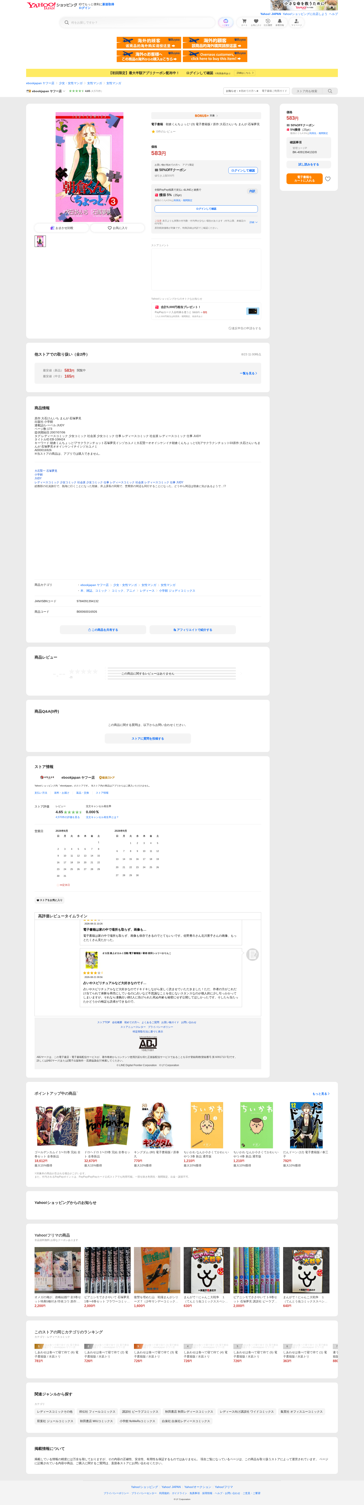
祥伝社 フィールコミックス (97, 1411)
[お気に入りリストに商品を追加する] (327, 178)
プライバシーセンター (144, 1493)
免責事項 (195, 1493)
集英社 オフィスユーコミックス (302, 1411)
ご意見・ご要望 (251, 1493)
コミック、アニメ (123, 590)
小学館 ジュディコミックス (177, 590)
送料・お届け (61, 792)
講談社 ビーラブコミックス (140, 1411)
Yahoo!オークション (197, 1487)
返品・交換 (82, 792)
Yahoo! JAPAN (270, 14)
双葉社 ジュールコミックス (55, 1421)
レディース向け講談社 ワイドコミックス (247, 1411)
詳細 (252, 222)
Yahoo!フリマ (224, 1487)
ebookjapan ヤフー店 (40, 83)
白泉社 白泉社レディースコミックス (186, 1421)
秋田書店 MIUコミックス (96, 1421)
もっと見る (319, 1093)
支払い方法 (41, 792)
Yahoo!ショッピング (144, 1487)
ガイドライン (179, 1493)
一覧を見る (247, 373)
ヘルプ (333, 14)
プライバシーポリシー (116, 1493)
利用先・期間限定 (183, 200)
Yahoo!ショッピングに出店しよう (305, 14)
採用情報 (207, 1493)
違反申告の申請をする (246, 328)
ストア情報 (102, 792)
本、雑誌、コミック (93, 590)
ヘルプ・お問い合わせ (227, 1493)
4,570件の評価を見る (68, 817)
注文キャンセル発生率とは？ (102, 817)
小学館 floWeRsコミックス (137, 1421)
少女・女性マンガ (71, 83)
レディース (147, 590)
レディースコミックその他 (54, 1411)
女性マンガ (94, 83)
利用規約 (164, 1493)
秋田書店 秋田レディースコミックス (189, 1411)
